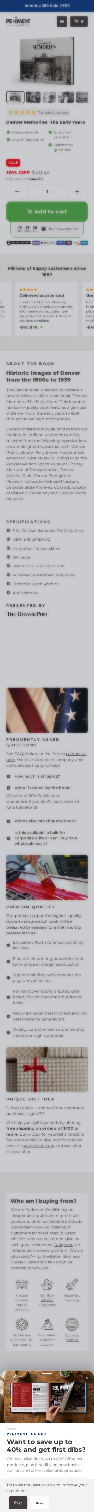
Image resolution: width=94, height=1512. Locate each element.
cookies (48, 1485)
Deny (40, 1503)
